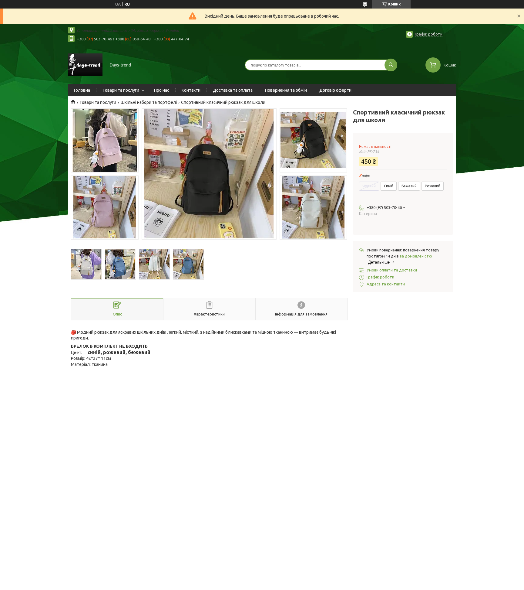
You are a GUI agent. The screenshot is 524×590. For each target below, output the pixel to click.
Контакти (191, 90)
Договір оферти (335, 90)
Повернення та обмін (286, 90)
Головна (82, 90)
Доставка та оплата (233, 90)
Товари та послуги (120, 90)
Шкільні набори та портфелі (149, 102)
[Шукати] (391, 65)
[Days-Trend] (85, 64)
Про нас (161, 90)
